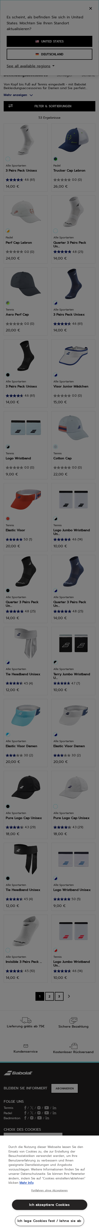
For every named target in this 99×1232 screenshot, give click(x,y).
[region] (49, 1184)
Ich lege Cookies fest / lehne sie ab (49, 1220)
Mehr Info (27, 1183)
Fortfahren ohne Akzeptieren (49, 1190)
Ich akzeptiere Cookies (49, 1204)
